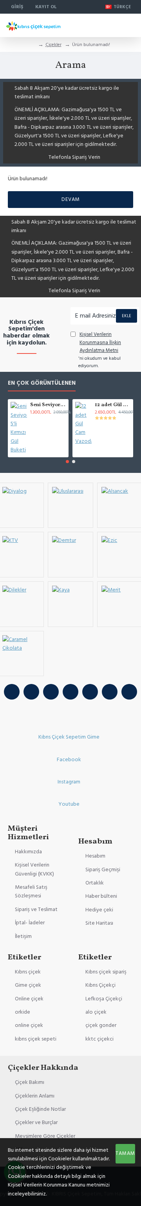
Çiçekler (53, 44)
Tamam (125, 1153)
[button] (67, 461)
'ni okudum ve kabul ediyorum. (99, 350)
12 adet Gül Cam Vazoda (112, 405)
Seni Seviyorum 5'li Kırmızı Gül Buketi (48, 405)
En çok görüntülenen (42, 383)
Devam (70, 199)
